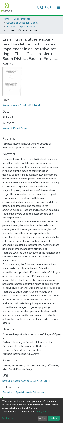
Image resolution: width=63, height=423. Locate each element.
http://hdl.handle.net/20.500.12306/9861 (26, 381)
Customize (7, 418)
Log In (49, 7)
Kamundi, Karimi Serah (14, 128)
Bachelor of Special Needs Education (22, 26)
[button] (41, 7)
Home (6, 19)
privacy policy (41, 411)
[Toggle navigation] (58, 7)
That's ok (54, 418)
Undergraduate (21, 19)
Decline (42, 418)
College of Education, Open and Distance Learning (22, 23)
